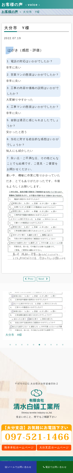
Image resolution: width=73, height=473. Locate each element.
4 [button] (28, 345)
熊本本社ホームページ (19, 447)
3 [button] (22, 345)
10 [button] (63, 345)
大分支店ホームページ (54, 447)
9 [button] (57, 345)
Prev (30, 279)
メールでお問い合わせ (19, 467)
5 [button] (34, 345)
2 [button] (16, 345)
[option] (37, 315)
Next (41, 279)
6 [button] (39, 345)
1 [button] (10, 345)
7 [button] (45, 345)
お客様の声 (10, 11)
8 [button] (51, 345)
